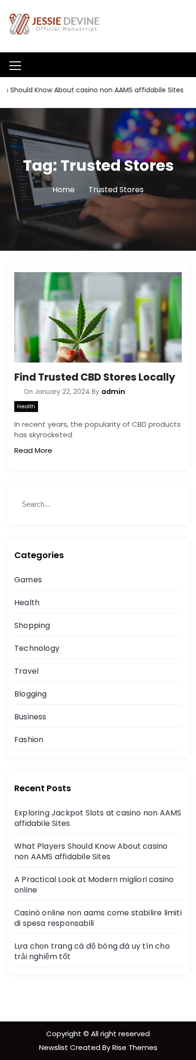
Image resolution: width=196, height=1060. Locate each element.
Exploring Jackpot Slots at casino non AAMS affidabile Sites (97, 818)
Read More (33, 450)
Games (28, 579)
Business (30, 716)
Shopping (32, 625)
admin (113, 391)
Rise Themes (134, 1047)
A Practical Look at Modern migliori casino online (94, 884)
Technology (36, 648)
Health (26, 406)
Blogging (30, 693)
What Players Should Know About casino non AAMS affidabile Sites (90, 851)
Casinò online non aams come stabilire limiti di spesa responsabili (98, 918)
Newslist (54, 1047)
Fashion (28, 739)
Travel (26, 671)
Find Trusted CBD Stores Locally (94, 377)
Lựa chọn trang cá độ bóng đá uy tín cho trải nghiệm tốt (92, 951)
